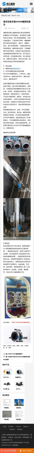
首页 (8, 15)
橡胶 (18, 345)
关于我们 (11, 426)
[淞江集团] (7, 3)
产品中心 (18, 426)
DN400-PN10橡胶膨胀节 (15, 354)
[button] (31, 4)
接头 (14, 345)
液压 (22, 345)
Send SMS (26, 451)
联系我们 (19, 429)
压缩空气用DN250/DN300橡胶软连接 (19, 356)
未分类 (14, 15)
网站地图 (15, 445)
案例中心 (26, 426)
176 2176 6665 (9, 451)
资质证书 (12, 429)
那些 (10, 347)
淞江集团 (15, 442)
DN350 (9, 345)
